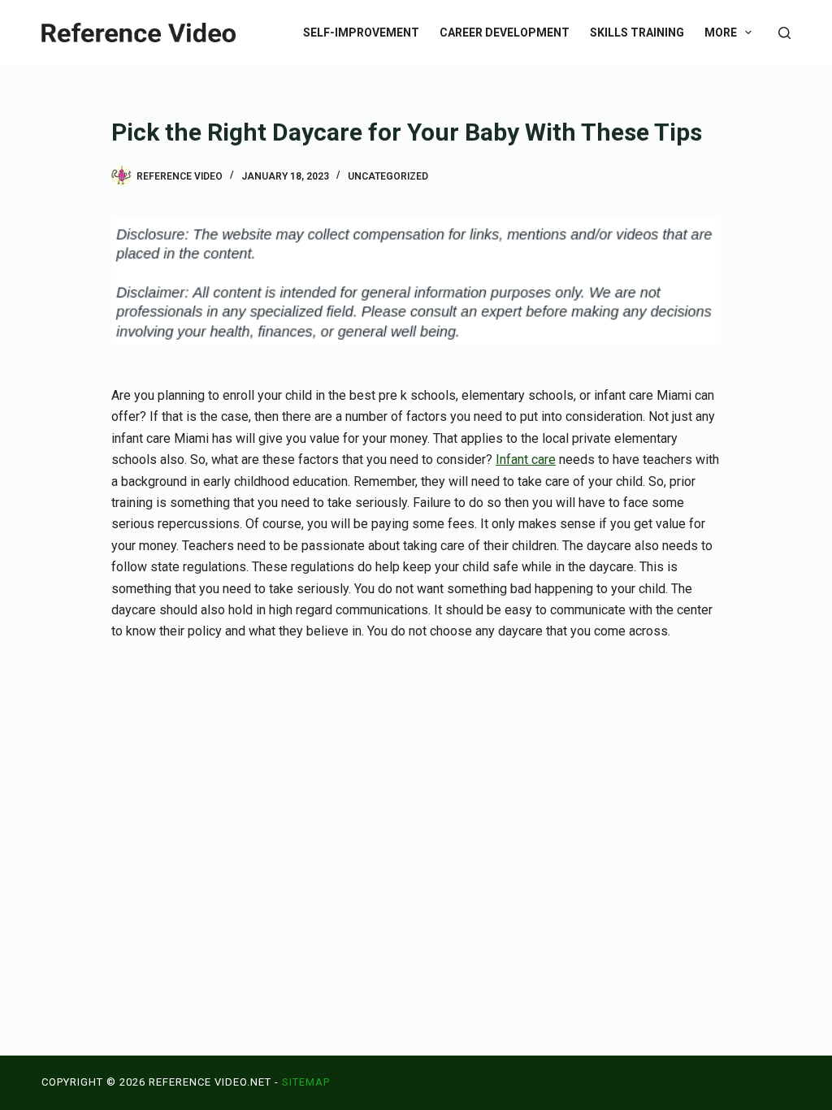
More (720, 32)
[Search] (784, 33)
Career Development (505, 32)
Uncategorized (388, 176)
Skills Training (637, 32)
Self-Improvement (361, 32)
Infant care (526, 459)
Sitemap (306, 1082)
